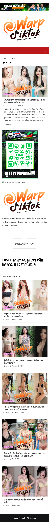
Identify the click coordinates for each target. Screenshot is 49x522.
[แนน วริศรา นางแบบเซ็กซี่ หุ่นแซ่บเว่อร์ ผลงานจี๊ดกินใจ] (24, 481)
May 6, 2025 (16, 505)
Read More (7, 124)
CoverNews (19, 518)
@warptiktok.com (24, 243)
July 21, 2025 (16, 459)
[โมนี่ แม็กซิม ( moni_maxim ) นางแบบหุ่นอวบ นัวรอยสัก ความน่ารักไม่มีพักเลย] (24, 388)
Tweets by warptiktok (11, 276)
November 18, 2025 (18, 412)
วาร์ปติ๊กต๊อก (8, 93)
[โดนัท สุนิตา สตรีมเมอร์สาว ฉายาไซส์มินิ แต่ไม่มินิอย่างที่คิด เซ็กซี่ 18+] (24, 81)
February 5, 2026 (17, 366)
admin (7, 106)
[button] (4, 50)
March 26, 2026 (17, 319)
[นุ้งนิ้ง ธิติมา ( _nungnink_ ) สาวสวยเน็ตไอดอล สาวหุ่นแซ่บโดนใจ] (24, 341)
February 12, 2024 (17, 106)
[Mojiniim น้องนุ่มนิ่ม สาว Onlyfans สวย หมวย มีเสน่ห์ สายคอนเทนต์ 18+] (24, 295)
